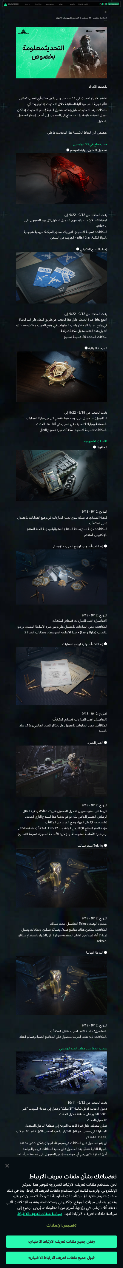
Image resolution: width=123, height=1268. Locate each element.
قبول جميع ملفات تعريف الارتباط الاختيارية (61, 1257)
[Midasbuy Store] (101, 4)
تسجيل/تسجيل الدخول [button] (113, 4)
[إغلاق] (7, 1165)
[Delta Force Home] (11, 4)
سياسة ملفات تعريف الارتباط (39, 1214)
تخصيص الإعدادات (61, 1225)
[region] (61, 1212)
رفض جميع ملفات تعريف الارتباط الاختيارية (62, 1241)
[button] (27, 4)
